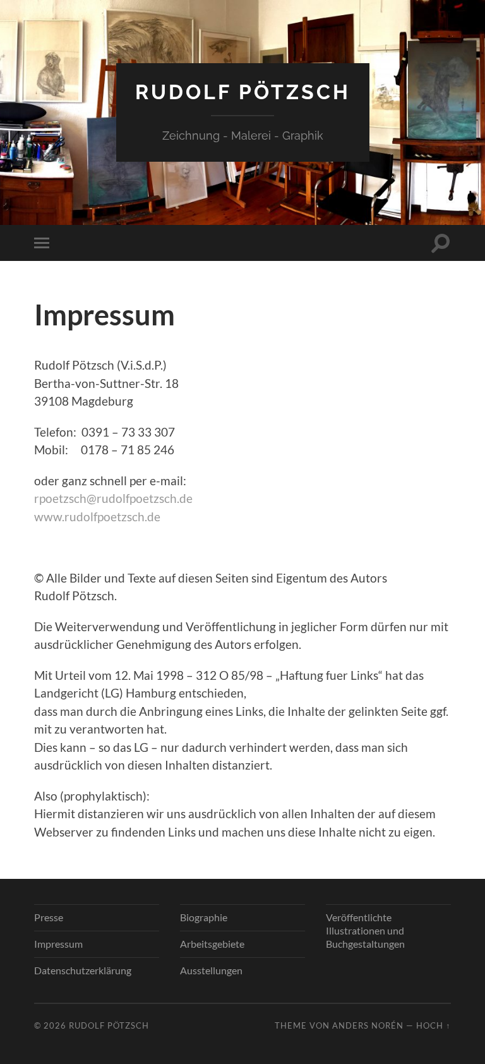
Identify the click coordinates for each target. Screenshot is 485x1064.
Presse (48, 917)
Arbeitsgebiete (212, 944)
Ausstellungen (211, 970)
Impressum (58, 944)
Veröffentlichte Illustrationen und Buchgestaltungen (365, 930)
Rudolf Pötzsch (242, 92)
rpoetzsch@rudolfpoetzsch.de (113, 498)
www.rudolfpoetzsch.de (97, 516)
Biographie (203, 917)
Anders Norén (368, 1025)
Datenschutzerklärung (82, 970)
